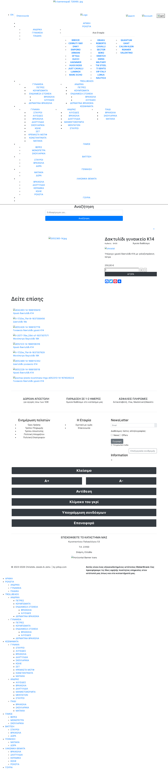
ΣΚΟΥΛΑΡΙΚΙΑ (37, 125)
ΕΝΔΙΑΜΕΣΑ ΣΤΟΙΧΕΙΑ (40, 93)
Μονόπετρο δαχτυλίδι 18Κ (26, 338)
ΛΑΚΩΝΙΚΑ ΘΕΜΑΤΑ (87, 178)
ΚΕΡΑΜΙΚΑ (39, 188)
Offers (125, 435)
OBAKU (101, 40)
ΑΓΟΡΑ (130, 274)
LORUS (101, 74)
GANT (126, 43)
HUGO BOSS (75, 65)
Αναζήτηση (84, 218)
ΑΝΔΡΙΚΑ (37, 29)
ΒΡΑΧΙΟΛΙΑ (49, 96)
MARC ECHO (75, 74)
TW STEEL (101, 65)
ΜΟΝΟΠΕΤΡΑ (38, 150)
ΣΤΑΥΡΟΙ (37, 112)
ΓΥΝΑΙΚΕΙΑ (37, 32)
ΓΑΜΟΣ (86, 144)
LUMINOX (76, 71)
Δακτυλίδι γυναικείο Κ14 (25, 364)
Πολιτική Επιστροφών (34, 437)
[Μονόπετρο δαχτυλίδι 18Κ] (31, 335)
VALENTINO (126, 52)
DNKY (76, 46)
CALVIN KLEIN (126, 46)
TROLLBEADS (86, 81)
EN (11, 14)
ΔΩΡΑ (39, 166)
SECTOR (101, 49)
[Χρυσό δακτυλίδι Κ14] (26, 310)
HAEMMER (75, 62)
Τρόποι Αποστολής (34, 431)
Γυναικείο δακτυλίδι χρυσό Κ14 (28, 330)
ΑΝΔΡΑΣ (71, 109)
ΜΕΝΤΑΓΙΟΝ (74, 125)
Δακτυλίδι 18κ (20, 321)
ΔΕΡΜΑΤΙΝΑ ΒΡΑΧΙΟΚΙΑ (81, 103)
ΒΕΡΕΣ (38, 147)
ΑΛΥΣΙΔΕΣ (49, 100)
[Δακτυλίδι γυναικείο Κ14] (58, 238)
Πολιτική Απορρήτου (34, 434)
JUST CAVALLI (75, 68)
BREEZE (76, 40)
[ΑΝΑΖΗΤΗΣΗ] (130, 15)
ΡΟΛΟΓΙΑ (86, 26)
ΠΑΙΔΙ (108, 109)
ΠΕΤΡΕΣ (40, 87)
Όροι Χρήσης (34, 424)
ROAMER (126, 49)
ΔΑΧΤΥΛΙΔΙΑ (38, 122)
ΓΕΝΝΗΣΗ (87, 169)
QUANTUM (126, 40)
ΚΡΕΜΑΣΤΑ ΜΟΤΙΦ (37, 134)
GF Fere (75, 56)
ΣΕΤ (38, 131)
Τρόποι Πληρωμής (34, 428)
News (116, 435)
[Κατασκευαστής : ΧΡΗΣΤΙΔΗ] (110, 248)
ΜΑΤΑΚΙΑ (37, 141)
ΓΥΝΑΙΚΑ (35, 109)
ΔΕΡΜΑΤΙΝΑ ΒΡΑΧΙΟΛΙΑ (40, 103)
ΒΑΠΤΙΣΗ (86, 156)
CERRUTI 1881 (76, 43)
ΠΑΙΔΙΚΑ (37, 35)
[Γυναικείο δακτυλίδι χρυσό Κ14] (26, 327)
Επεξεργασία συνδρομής (142, 451)
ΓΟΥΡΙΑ (86, 197)
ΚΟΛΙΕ (38, 128)
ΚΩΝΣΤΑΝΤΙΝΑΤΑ (37, 137)
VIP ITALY (101, 71)
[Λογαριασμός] (147, 15)
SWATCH (101, 56)
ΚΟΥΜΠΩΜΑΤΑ (40, 90)
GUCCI (75, 59)
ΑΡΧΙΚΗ (86, 23)
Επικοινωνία (23, 15)
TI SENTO (101, 68)
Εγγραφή (117, 441)
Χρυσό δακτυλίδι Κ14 (23, 313)
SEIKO (101, 52)
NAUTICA (101, 78)
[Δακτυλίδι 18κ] (29, 318)
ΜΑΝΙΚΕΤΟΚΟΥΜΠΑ (74, 122)
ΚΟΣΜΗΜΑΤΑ (86, 106)
